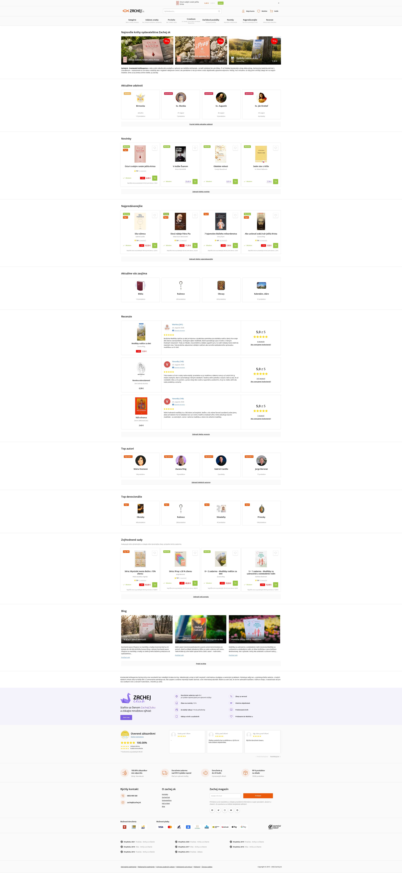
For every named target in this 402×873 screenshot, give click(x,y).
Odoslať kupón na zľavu (201, 464)
